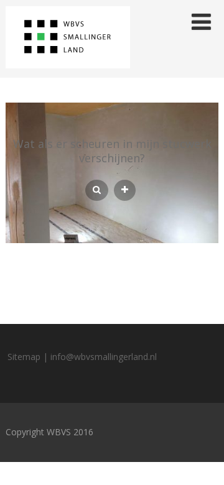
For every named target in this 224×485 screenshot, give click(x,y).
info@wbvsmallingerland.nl (103, 357)
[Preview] (96, 190)
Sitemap (23, 357)
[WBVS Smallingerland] (68, 71)
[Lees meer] (125, 190)
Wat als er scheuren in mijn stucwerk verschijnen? (112, 150)
